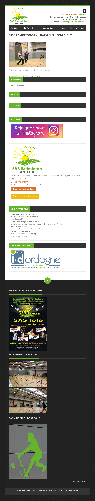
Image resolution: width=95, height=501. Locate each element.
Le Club (14, 28)
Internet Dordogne (70, 490)
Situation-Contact (77, 28)
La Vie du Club (30, 28)
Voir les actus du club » (24, 189)
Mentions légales (79, 481)
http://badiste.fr (24, 226)
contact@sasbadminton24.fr (73, 22)
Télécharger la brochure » (25, 196)
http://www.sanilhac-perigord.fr (39, 229)
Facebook (15, 106)
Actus (62, 28)
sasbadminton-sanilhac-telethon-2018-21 (26, 76)
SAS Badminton (26, 70)
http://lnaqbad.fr (17, 219)
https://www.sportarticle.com (21, 236)
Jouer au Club (48, 28)
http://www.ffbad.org (55, 224)
